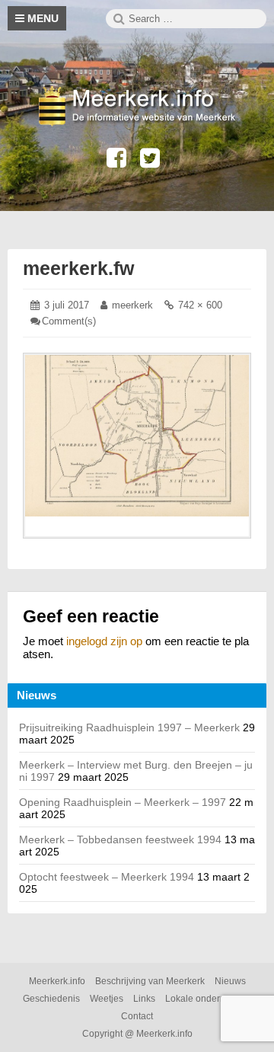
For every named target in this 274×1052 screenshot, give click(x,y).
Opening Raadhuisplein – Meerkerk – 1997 (122, 802)
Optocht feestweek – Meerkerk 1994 (106, 877)
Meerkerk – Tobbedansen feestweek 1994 (120, 839)
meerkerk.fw (78, 268)
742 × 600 (200, 305)
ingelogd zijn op (104, 641)
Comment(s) (69, 321)
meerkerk (132, 305)
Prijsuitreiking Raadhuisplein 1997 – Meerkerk (129, 727)
